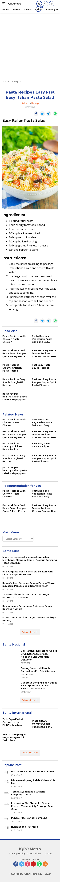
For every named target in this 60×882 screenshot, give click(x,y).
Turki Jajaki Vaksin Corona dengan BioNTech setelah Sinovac (13, 722)
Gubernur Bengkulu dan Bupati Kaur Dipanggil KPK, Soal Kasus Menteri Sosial (39, 685)
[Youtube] (33, 864)
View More (29, 632)
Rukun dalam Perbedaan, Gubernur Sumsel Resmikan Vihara (27, 607)
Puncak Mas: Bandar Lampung (29, 817)
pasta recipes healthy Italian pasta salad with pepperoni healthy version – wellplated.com (15, 396)
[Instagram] (27, 864)
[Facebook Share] (36, 113)
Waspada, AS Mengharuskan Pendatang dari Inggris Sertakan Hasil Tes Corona (42, 723)
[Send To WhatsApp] (55, 113)
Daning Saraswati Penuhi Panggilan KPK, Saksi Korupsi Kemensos (38, 671)
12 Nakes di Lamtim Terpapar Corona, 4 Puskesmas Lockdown (25, 596)
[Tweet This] (42, 113)
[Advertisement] (30, 44)
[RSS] (45, 864)
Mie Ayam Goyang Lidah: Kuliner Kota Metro (33, 782)
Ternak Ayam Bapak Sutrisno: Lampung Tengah (28, 793)
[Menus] (4, 3)
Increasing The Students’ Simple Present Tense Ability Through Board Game (33, 806)
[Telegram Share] (48, 113)
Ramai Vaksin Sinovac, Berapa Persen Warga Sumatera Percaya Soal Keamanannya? (28, 584)
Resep (35, 103)
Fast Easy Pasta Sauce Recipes (41, 366)
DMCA (48, 853)
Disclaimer (35, 853)
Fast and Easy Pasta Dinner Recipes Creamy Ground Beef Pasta (44, 353)
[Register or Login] (51, 3)
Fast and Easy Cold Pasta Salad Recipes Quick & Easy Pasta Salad (14, 353)
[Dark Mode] (39, 3)
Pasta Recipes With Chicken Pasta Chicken (14, 339)
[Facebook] (15, 864)
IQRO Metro (14, 3)
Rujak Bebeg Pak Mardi (25, 826)
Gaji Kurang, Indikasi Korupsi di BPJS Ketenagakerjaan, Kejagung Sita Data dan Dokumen (39, 655)
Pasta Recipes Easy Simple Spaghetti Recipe (13, 382)
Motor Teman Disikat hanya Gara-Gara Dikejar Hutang (29, 619)
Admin (25, 103)
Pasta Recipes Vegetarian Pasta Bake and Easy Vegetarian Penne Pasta (42, 339)
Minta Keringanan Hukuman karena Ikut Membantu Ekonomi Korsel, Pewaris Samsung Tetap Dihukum (29, 560)
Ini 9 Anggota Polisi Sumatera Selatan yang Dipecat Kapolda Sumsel (27, 573)
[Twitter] (21, 864)
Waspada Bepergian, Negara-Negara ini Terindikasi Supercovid (14, 737)
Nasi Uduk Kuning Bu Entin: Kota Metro (34, 771)
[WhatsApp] (39, 864)
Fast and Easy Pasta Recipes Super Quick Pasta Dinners (44, 382)
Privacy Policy (17, 853)
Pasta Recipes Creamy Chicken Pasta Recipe (12, 367)
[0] (38, 9)
